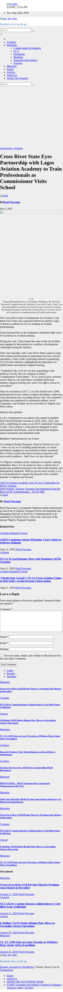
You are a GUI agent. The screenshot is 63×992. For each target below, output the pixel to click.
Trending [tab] (11, 676)
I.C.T (16, 51)
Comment (6, 609)
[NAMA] (12, 4)
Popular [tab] (11, 673)
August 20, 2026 (9, 932)
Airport (4, 713)
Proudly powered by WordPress (17, 967)
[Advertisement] (31, 116)
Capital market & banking (27, 48)
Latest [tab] (10, 670)
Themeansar (6, 970)
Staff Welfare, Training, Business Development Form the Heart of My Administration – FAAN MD (30, 490)
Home (10, 975)
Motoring (12, 66)
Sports (10, 69)
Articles (11, 72)
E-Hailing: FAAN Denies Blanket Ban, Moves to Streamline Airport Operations (27, 924)
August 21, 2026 (9, 894)
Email (4, 643)
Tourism (17, 63)
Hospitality (19, 54)
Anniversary (7, 148)
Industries (12, 45)
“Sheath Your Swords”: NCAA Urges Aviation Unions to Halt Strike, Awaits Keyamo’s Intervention (31, 579)
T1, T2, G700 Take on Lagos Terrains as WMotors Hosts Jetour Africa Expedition (29, 944)
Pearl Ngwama (11, 202)
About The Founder (17, 78)
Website (4, 649)
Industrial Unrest (18, 533)
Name (4, 636)
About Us (12, 75)
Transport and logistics (25, 60)
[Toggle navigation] (1, 34)
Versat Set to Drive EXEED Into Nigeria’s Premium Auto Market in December (29, 886)
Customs (4, 697)
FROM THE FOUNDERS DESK (25, 981)
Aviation (11, 42)
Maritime (18, 57)
